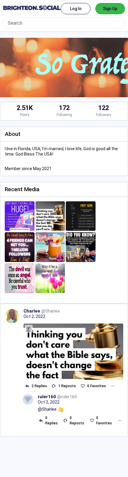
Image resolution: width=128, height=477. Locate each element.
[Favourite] (82, 386)
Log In (76, 8)
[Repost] (53, 386)
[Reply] (27, 386)
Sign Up (110, 8)
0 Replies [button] (51, 420)
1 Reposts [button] (67, 386)
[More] (112, 386)
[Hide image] (29, 329)
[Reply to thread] (41, 420)
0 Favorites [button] (96, 386)
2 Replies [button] (39, 386)
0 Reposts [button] (77, 420)
